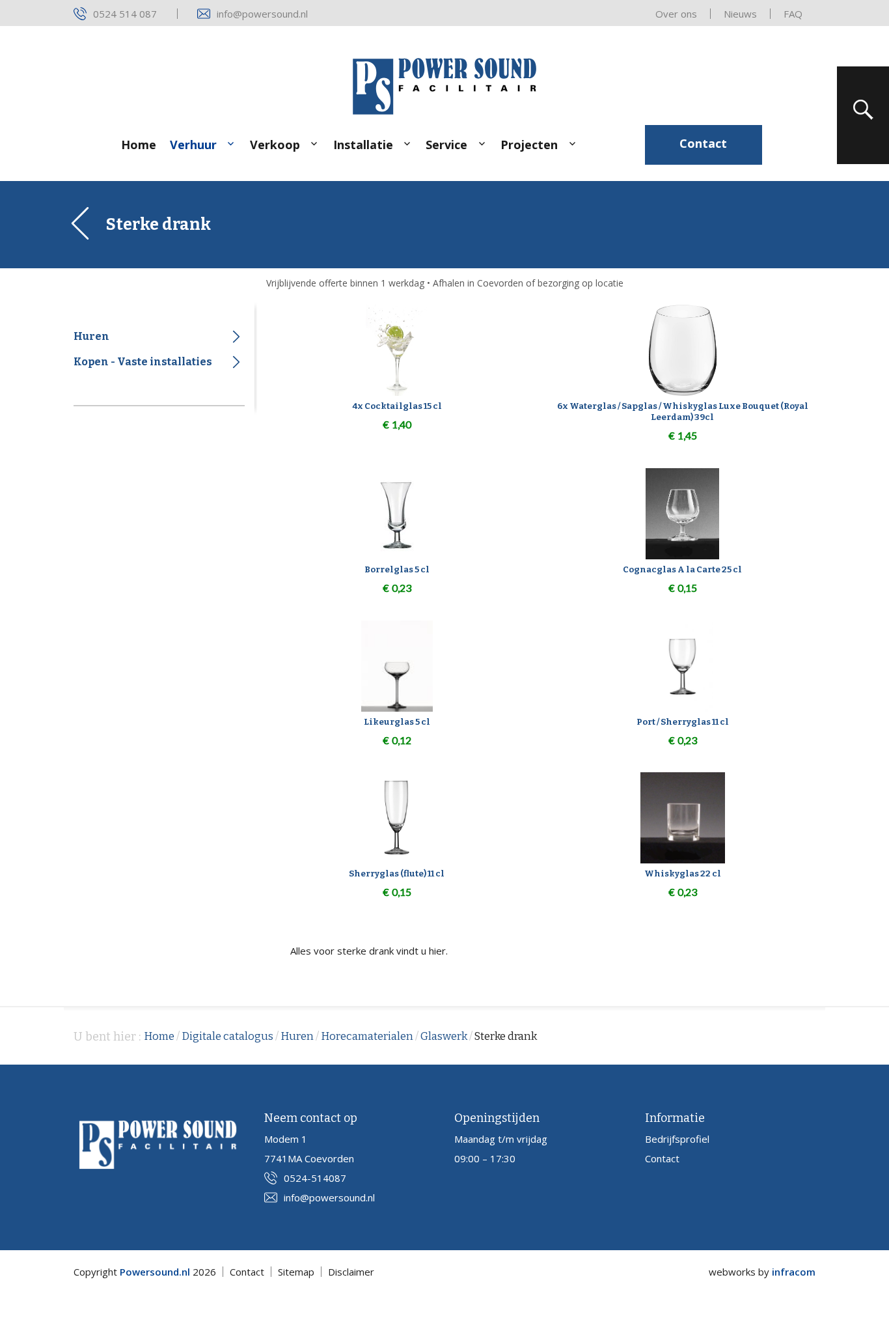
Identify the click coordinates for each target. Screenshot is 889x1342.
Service (446, 144)
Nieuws (740, 13)
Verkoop (275, 144)
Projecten (529, 144)
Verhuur (193, 144)
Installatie (363, 144)
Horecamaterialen (367, 1036)
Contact (703, 143)
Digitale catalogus (227, 1036)
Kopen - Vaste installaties (143, 362)
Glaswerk (443, 1036)
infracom (793, 1271)
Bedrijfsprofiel (677, 1138)
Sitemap (296, 1271)
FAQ (793, 13)
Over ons (676, 13)
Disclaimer (351, 1271)
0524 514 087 (125, 13)
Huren (91, 336)
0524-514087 (315, 1177)
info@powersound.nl (262, 13)
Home (138, 144)
